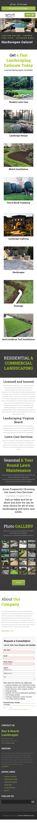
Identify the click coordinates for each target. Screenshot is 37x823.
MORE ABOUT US (7, 631)
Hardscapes (18, 272)
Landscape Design (18, 135)
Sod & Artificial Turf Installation (18, 339)
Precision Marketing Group (26, 815)
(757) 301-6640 (9, 743)
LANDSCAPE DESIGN (10, 782)
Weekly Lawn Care (18, 102)
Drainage (18, 306)
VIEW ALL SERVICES (10, 776)
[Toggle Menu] (33, 802)
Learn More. (5, 766)
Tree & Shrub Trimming (18, 202)
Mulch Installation (18, 169)
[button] (4, 23)
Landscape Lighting (18, 238)
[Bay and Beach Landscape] (10, 15)
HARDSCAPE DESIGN (10, 779)
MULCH (6, 790)
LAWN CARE (8, 785)
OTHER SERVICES (9, 788)
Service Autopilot (24, 709)
